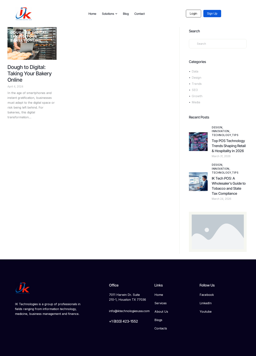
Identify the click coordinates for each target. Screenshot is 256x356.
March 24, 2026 (221, 198)
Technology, (222, 135)
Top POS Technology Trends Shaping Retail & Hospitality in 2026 (229, 146)
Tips (235, 135)
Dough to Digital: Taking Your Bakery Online (29, 73)
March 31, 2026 (221, 156)
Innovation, (221, 131)
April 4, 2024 (15, 86)
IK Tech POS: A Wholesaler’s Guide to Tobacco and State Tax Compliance (229, 186)
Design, (217, 127)
